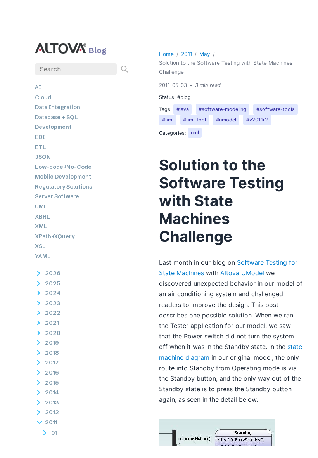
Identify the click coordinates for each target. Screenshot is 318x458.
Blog (98, 50)
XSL (40, 246)
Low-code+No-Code (63, 166)
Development (53, 126)
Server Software (57, 196)
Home (166, 54)
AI (38, 87)
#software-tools (275, 109)
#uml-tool (194, 120)
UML (41, 206)
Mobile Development (63, 176)
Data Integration (57, 107)
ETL (40, 147)
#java (182, 109)
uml (195, 132)
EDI (40, 137)
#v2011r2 (257, 120)
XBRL (42, 216)
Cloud (43, 97)
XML (41, 226)
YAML (43, 256)
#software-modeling (222, 109)
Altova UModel (242, 273)
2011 (186, 54)
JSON (43, 156)
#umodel (226, 120)
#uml (167, 120)
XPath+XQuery (54, 236)
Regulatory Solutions (63, 186)
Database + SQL (56, 117)
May (204, 54)
